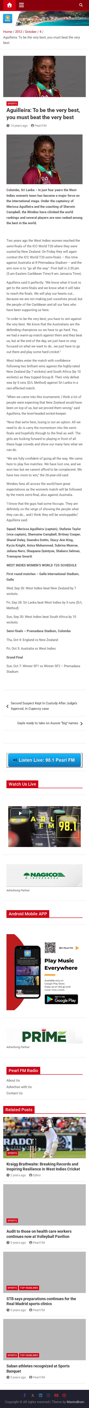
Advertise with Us (19, 1087)
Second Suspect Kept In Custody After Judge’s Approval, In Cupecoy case (44, 706)
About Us (13, 1080)
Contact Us (14, 1093)
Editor (37, 1175)
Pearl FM (40, 125)
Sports (12, 103)
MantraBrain (75, 1402)
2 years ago (18, 1175)
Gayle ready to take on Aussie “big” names (47, 723)
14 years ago (19, 125)
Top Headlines (29, 1288)
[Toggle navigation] (21, 5)
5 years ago (18, 1242)
